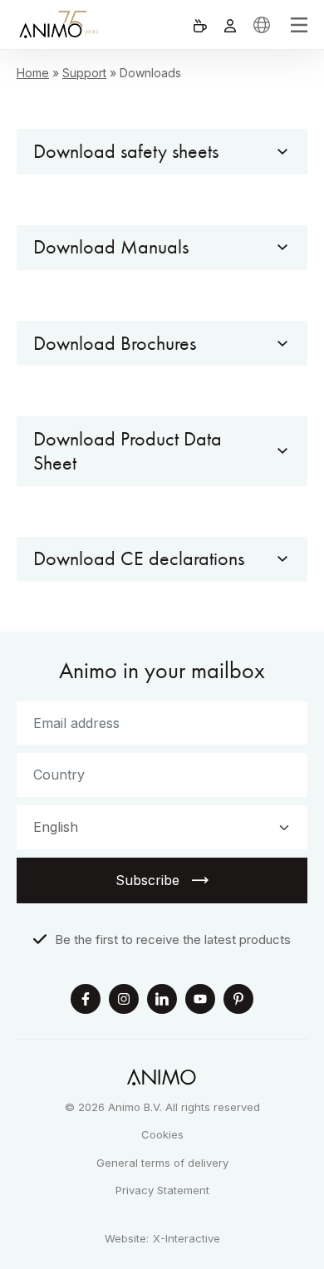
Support (84, 73)
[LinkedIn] (162, 1001)
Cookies (162, 1134)
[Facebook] (86, 1001)
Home (33, 73)
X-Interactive (186, 1238)
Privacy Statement (162, 1190)
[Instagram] (124, 1001)
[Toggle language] (261, 24)
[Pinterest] (238, 1001)
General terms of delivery (162, 1162)
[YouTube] (200, 1001)
